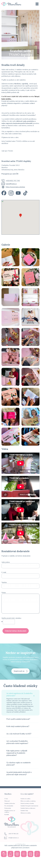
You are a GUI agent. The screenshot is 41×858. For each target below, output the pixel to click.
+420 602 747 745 (13, 181)
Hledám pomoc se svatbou (9, 811)
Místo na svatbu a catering (28, 801)
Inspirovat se (19, 671)
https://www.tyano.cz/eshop (15, 187)
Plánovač (7, 801)
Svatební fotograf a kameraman (29, 806)
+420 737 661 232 (13, 833)
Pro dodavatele (8, 806)
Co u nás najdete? (27, 794)
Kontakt (6, 814)
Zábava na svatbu (26, 813)
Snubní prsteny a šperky (27, 803)
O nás (6, 798)
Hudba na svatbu (25, 798)
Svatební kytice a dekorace (28, 808)
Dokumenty (7, 808)
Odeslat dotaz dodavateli (15, 631)
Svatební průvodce (9, 803)
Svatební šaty (24, 810)
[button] (20, 215)
